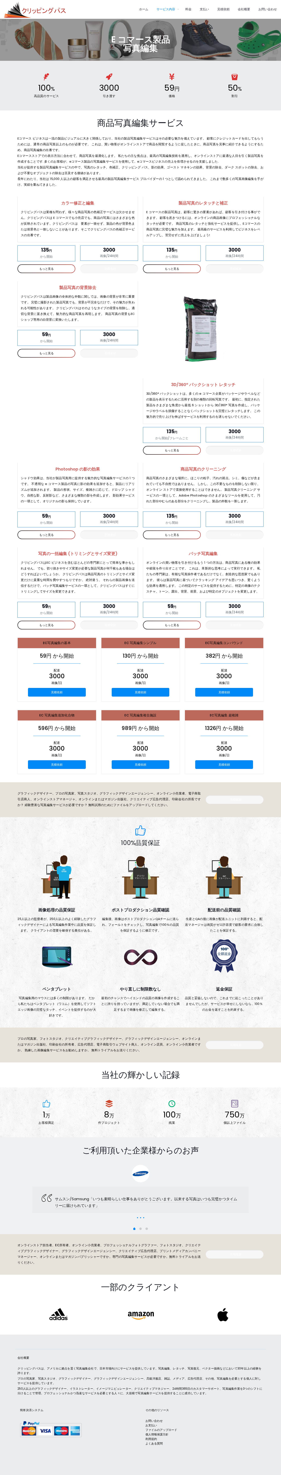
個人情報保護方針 (156, 1434)
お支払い (151, 1425)
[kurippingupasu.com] (35, 9)
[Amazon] (141, 1314)
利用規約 (151, 1439)
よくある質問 (154, 1443)
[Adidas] (59, 1314)
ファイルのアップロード (161, 1430)
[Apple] (223, 1314)
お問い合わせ (154, 1421)
